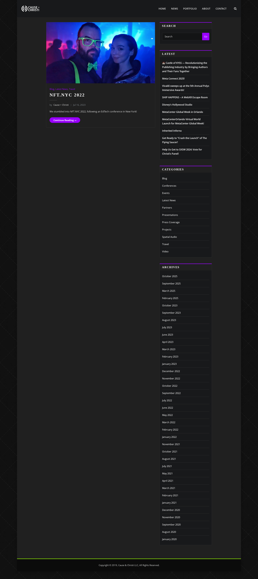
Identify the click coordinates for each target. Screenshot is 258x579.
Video (165, 251)
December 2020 (171, 510)
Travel (72, 89)
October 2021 (169, 451)
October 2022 (169, 385)
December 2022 (171, 371)
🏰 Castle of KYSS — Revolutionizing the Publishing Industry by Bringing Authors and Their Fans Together (185, 67)
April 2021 (167, 480)
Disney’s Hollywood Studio (177, 104)
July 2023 (167, 327)
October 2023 (169, 305)
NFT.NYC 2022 (67, 94)
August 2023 (169, 320)
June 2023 (167, 334)
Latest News (61, 89)
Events (166, 193)
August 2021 (169, 458)
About (206, 8)
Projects (166, 229)
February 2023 (170, 356)
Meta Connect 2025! (173, 78)
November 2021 (171, 444)
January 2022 (169, 437)
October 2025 (169, 276)
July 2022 (167, 400)
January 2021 (169, 502)
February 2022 (170, 429)
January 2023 (169, 364)
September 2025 (171, 283)
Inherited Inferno (172, 130)
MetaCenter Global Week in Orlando (182, 112)
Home (162, 8)
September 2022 (171, 393)
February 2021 (170, 495)
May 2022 (167, 415)
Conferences (169, 185)
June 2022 (167, 407)
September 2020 (171, 524)
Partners (167, 207)
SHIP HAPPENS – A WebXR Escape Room (185, 97)
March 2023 (168, 349)
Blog (52, 89)
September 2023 (171, 312)
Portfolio (190, 8)
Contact (221, 8)
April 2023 (167, 342)
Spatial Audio (169, 237)
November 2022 (171, 378)
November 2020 (171, 517)
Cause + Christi (59, 104)
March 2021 (168, 488)
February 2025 (170, 298)
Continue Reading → (64, 120)
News (174, 8)
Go (205, 36)
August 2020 (169, 532)
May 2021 (167, 473)
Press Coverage (171, 222)
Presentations (170, 215)
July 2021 (167, 466)
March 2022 (168, 422)
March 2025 (168, 290)
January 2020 (169, 539)
